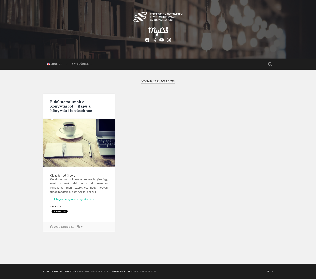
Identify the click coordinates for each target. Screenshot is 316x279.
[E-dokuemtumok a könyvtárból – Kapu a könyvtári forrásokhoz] (79, 143)
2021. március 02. (64, 227)
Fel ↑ (269, 271)
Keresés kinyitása (270, 64)
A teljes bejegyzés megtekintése (72, 199)
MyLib (158, 30)
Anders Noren (122, 271)
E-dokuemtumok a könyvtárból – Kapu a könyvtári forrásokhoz (71, 106)
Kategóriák (80, 63)
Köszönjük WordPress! (60, 271)
